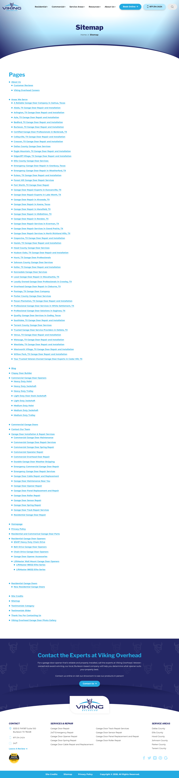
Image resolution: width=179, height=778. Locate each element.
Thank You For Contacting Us (26, 615)
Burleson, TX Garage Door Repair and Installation (39, 127)
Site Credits (17, 596)
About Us (109, 7)
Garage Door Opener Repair (28, 486)
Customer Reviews (23, 85)
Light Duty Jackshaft (24, 401)
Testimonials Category (22, 606)
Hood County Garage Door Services (32, 248)
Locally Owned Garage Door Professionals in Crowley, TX (43, 281)
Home (84, 35)
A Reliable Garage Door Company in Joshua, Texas (39, 103)
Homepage (17, 524)
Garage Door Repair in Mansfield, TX (32, 209)
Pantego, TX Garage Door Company (32, 291)
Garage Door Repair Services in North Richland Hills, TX (42, 233)
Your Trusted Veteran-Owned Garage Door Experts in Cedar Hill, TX (48, 359)
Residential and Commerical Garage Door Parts (35, 534)
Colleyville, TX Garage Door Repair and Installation (39, 137)
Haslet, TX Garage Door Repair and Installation (37, 243)
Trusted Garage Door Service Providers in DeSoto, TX (41, 330)
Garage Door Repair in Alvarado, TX (32, 199)
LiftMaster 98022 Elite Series (30, 565)
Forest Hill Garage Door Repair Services (34, 180)
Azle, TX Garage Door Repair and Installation (36, 117)
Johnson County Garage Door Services (33, 262)
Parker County (159, 744)
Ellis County (157, 732)
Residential (40, 7)
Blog (13, 368)
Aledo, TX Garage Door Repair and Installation (37, 108)
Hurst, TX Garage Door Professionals (32, 257)
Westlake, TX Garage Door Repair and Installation (39, 344)
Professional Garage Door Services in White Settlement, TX (44, 306)
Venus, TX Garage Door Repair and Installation (37, 335)
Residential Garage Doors (24, 583)
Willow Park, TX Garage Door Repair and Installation (40, 354)
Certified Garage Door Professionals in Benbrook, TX (40, 132)
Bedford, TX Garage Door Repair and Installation (38, 122)
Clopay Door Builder (21, 373)
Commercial (58, 7)
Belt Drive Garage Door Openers (30, 547)
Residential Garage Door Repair (30, 515)
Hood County (158, 736)
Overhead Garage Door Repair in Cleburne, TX (37, 286)
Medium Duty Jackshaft (26, 410)
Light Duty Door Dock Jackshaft (30, 396)
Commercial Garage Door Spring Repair (34, 447)
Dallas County (158, 728)
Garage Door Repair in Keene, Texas (32, 204)
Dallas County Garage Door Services (32, 146)
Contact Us (88, 683)
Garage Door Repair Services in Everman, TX (36, 224)
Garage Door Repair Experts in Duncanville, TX (37, 190)
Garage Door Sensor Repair (27, 500)
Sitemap (15, 601)
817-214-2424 (155, 6)
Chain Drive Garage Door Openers (31, 552)
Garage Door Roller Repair (27, 495)
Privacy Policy (18, 529)
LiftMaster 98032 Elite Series (30, 569)
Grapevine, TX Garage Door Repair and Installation (39, 238)
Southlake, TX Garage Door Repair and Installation (39, 320)
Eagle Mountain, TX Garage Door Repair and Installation (42, 151)
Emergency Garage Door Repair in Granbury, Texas (40, 166)
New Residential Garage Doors (29, 587)
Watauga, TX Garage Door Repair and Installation (39, 340)
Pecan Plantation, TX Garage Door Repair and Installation (43, 301)
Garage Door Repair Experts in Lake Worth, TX (37, 195)
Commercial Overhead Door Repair (32, 457)
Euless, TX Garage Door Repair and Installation (37, 175)
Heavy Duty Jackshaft (25, 386)
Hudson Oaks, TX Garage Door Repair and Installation (41, 253)
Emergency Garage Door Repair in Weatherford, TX (40, 170)
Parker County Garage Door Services (32, 296)
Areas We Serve (19, 99)
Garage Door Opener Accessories (30, 556)
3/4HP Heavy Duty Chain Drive (29, 542)
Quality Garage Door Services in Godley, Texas (37, 315)
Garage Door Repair (60, 728)
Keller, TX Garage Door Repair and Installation (37, 267)
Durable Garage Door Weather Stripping (34, 462)
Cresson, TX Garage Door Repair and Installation (38, 141)
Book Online (129, 6)
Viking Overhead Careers (27, 90)
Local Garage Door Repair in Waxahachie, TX (36, 277)
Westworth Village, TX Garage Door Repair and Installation (44, 349)
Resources (94, 7)
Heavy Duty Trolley (23, 391)
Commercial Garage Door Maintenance (33, 437)
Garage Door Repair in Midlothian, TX (33, 214)
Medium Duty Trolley (24, 415)
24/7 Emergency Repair (62, 732)
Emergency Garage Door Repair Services (34, 471)
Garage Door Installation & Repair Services (33, 434)
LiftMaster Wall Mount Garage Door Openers (36, 561)
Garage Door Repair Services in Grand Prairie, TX (38, 228)
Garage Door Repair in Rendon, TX (31, 219)
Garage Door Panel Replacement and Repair (36, 490)
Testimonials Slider (21, 610)
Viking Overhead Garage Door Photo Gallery (33, 620)
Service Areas (76, 7)
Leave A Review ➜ (18, 749)
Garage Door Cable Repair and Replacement (36, 476)
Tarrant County (159, 748)
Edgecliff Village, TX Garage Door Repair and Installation (42, 156)
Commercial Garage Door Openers (28, 378)
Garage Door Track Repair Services (31, 510)
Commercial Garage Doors (24, 424)
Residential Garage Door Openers (28, 538)
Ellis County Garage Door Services (31, 161)
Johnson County (160, 740)
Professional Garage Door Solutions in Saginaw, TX (39, 311)
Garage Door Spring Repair (27, 505)
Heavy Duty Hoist (23, 381)
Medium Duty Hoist (24, 405)
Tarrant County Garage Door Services (33, 325)
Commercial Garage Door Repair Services (35, 442)
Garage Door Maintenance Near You (32, 481)
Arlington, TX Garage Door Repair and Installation (39, 112)
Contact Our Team (20, 429)
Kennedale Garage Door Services (30, 272)
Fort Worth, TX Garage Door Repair (31, 185)
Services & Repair (62, 723)
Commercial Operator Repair (28, 452)
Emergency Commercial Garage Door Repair (36, 466)
